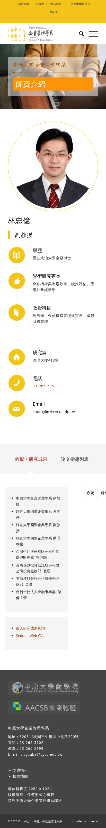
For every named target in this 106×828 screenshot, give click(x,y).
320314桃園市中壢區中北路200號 (49, 736)
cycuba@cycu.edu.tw (43, 754)
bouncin (92, 821)
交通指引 (20, 770)
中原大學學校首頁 (79, 4)
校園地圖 (20, 776)
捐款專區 (23, 4)
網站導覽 (55, 4)
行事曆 (40, 4)
